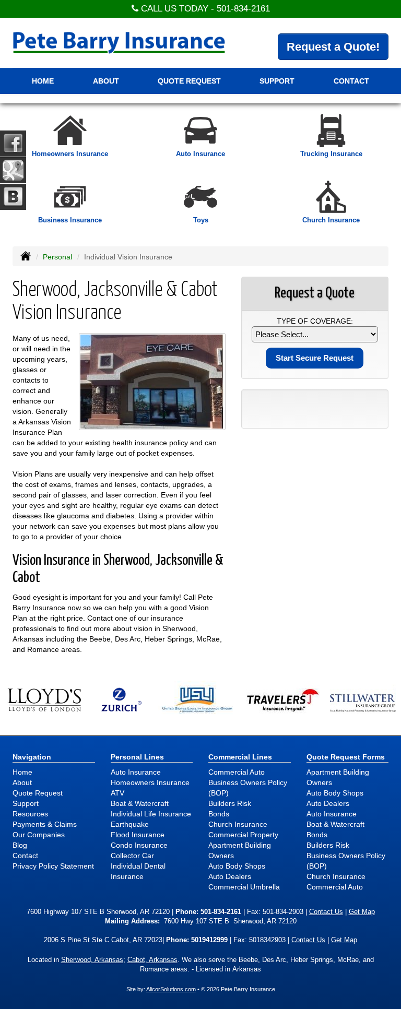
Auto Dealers (229, 876)
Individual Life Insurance (151, 814)
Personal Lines (137, 757)
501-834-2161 (243, 9)
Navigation (32, 757)
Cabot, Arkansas (152, 960)
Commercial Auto (236, 772)
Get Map (362, 912)
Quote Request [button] (189, 81)
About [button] (106, 81)
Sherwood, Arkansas (92, 960)
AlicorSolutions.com (171, 989)
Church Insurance (237, 824)
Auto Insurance (136, 772)
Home (43, 81)
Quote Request (38, 793)
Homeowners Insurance (150, 782)
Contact (25, 855)
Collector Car (132, 855)
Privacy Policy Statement (53, 866)
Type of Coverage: (315, 321)
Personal (57, 257)
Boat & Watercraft (140, 803)
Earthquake (130, 824)
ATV (117, 793)
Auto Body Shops (236, 866)
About (22, 782)
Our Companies (39, 834)
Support (26, 803)
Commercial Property (243, 834)
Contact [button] (351, 81)
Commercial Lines (240, 757)
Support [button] (277, 81)
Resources (30, 814)
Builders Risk (229, 803)
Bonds (218, 814)
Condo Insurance (139, 845)
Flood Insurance (137, 834)
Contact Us (326, 912)
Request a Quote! (333, 46)
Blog (20, 845)
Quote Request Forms (345, 757)
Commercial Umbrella (244, 887)
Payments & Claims (45, 824)
